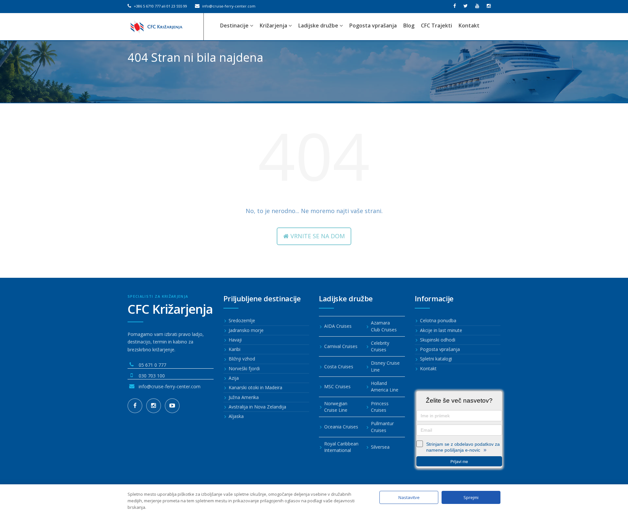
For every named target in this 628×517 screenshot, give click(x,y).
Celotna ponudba (438, 320)
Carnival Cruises (341, 346)
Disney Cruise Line (385, 366)
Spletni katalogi (436, 359)
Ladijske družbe (319, 25)
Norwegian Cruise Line (335, 406)
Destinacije (235, 25)
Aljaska (236, 416)
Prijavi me (459, 461)
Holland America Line (384, 386)
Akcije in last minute (441, 330)
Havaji (235, 340)
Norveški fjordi (244, 368)
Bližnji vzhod (242, 359)
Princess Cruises (380, 406)
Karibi (234, 349)
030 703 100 (152, 376)
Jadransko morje (246, 330)
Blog (408, 25)
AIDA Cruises (338, 326)
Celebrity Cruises (380, 346)
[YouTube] (172, 405)
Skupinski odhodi (437, 340)
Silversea (380, 447)
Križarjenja (274, 25)
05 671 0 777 (152, 365)
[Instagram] (153, 405)
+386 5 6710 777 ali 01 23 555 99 (160, 6)
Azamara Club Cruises (384, 326)
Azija (234, 378)
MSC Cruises (337, 386)
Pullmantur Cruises (382, 426)
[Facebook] (135, 405)
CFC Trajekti (436, 25)
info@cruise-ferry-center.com (228, 6)
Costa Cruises (338, 366)
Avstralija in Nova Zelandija (257, 407)
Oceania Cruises (341, 427)
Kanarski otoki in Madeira (255, 387)
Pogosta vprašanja (373, 25)
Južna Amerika (244, 397)
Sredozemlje (242, 320)
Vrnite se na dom (317, 236)
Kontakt (469, 25)
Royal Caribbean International (341, 447)
